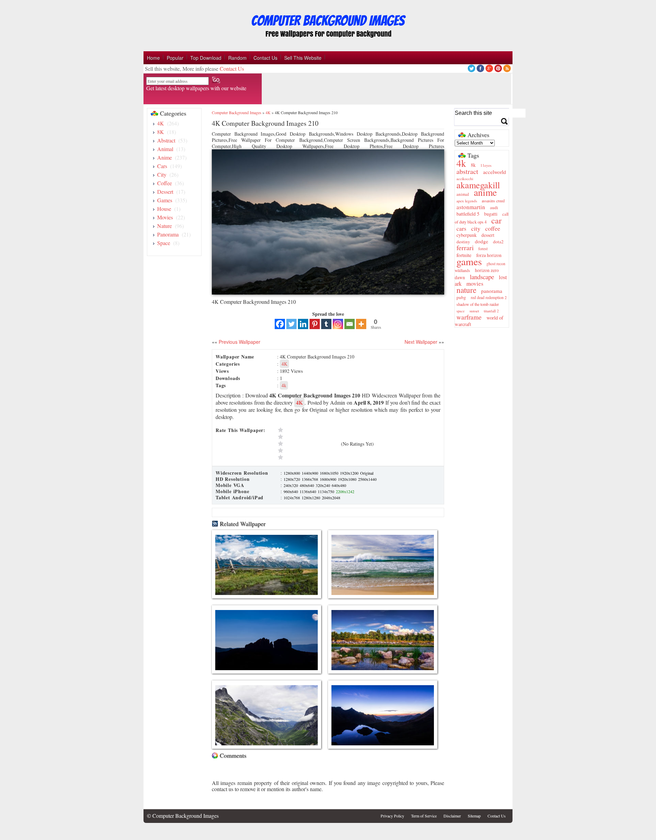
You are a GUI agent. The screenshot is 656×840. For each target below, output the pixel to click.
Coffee (164, 183)
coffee (492, 228)
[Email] (349, 324)
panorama (491, 290)
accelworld (494, 171)
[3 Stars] (308, 443)
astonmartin (470, 207)
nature (466, 289)
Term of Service (424, 815)
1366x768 (310, 479)
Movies (165, 217)
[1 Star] (308, 457)
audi (494, 207)
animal (462, 194)
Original (366, 473)
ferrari (465, 247)
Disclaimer (452, 815)
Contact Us (265, 57)
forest (483, 248)
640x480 (339, 485)
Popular (175, 57)
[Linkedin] (303, 324)
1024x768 (292, 497)
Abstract (166, 140)
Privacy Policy (392, 815)
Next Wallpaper (421, 341)
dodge (481, 241)
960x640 (291, 491)
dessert (487, 235)
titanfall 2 (491, 310)
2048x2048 (331, 497)
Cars (162, 166)
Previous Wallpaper (238, 341)
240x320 (291, 485)
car (496, 220)
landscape (482, 276)
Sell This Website (303, 57)
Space (163, 242)
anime (485, 192)
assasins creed (493, 200)
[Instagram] (338, 324)
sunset (474, 310)
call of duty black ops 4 (481, 218)
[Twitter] (291, 324)
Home (153, 57)
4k (284, 385)
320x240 (323, 485)
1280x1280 (311, 497)
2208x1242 (345, 491)
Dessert (165, 191)
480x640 (307, 485)
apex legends (466, 200)
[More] (361, 324)
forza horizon (489, 255)
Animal (165, 148)
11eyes (485, 165)
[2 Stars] (308, 450)
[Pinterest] (315, 324)
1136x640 (308, 491)
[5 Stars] (308, 429)
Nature (164, 225)
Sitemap (474, 815)
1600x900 (328, 479)
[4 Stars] (308, 436)
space (460, 311)
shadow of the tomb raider (477, 304)
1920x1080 (347, 479)
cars (461, 228)
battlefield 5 (467, 214)
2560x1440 (367, 479)
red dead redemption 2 (489, 297)
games (469, 261)
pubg (461, 297)
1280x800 (292, 473)
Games (164, 200)
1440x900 (310, 473)
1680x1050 (329, 473)
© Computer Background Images (183, 815)
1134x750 (326, 491)
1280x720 (292, 479)
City (161, 174)
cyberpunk (466, 235)
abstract (467, 171)
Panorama (168, 234)
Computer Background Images (236, 112)
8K (160, 131)
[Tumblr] (326, 324)
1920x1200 (349, 473)
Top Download (205, 57)
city (475, 228)
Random (237, 57)
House (164, 208)
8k (473, 165)
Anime (164, 157)
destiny (463, 242)
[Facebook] (280, 324)
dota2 (498, 242)
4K (160, 123)
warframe (469, 317)
